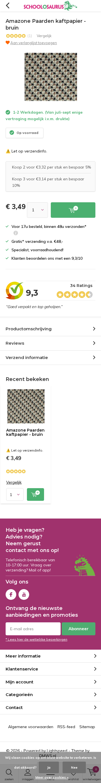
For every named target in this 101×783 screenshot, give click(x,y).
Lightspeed (57, 750)
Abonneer (78, 628)
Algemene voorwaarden (30, 726)
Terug (7, 5)
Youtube (24, 594)
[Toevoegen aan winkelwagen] (73, 210)
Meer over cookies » (51, 777)
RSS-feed (66, 726)
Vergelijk (44, 35)
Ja (48, 767)
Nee (74, 767)
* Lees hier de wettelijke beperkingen (36, 639)
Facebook (11, 594)
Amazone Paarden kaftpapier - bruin (25, 432)
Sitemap (87, 726)
